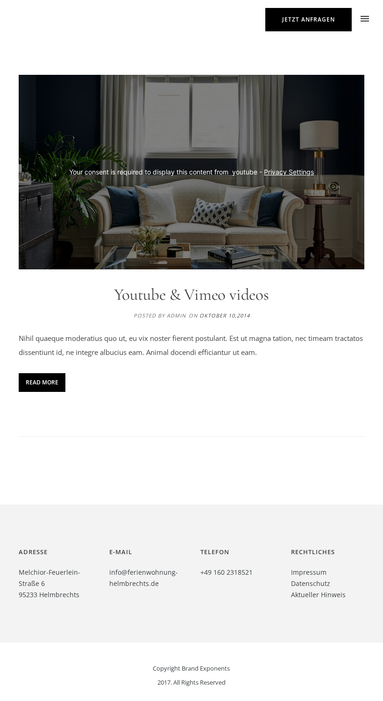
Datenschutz (310, 583)
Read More (42, 382)
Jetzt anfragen (308, 19)
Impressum (308, 572)
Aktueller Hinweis (318, 594)
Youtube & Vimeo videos (191, 294)
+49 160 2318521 (226, 572)
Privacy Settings (289, 172)
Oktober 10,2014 (224, 315)
